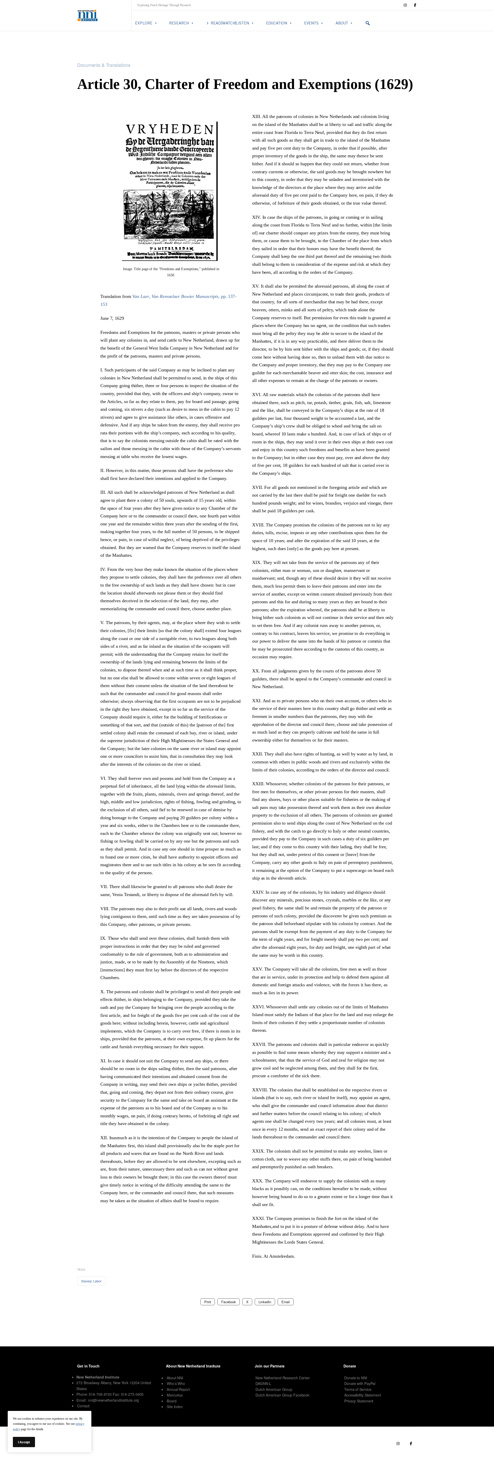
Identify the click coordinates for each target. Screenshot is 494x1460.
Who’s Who (176, 1383)
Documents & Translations (103, 65)
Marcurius (175, 1395)
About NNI (175, 1377)
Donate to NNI (355, 1377)
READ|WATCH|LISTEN (230, 23)
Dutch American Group (273, 1389)
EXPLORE (143, 23)
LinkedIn (265, 1301)
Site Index (175, 1406)
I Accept (24, 1442)
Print (207, 1301)
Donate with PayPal (359, 1383)
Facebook (228, 1301)
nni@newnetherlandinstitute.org (113, 1400)
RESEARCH (179, 23)
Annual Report (178, 1389)
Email (285, 1301)
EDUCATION (276, 23)
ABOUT (342, 23)
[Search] (367, 23)
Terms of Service (357, 1389)
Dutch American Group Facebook (282, 1395)
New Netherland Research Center (282, 1377)
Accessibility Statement (362, 1395)
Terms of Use (354, 1443)
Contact (83, 1405)
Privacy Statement (358, 1400)
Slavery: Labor (91, 1281)
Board (172, 1400)
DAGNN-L (263, 1383)
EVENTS (311, 23)
